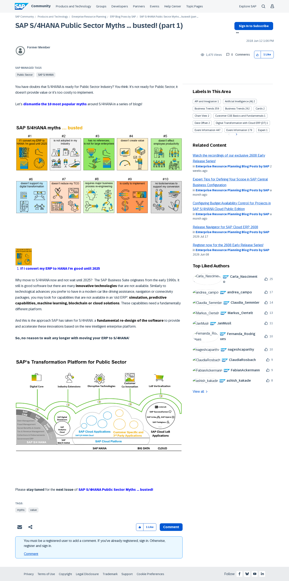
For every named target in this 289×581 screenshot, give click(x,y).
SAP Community (24, 16)
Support (127, 574)
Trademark (110, 574)
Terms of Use (46, 574)
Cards (259, 108)
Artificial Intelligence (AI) (239, 101)
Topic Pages (194, 6)
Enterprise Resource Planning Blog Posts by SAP (232, 166)
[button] (257, 54)
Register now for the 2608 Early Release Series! (228, 245)
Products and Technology (73, 6)
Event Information (205, 130)
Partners (139, 6)
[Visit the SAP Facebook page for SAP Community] (239, 574)
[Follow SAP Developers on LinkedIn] (262, 574)
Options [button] (236, 33)
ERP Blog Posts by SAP (123, 16)
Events (154, 6)
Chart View (201, 115)
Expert (262, 130)
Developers (119, 6)
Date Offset (201, 123)
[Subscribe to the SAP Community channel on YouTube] (254, 574)
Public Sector (25, 74)
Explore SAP (247, 6)
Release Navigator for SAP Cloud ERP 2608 (225, 227)
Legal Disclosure (87, 574)
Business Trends (204, 108)
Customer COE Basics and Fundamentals (239, 115)
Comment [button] (171, 527)
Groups (101, 6)
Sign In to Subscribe (254, 26)
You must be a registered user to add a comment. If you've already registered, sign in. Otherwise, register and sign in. (94, 543)
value (33, 510)
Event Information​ (236, 130)
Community (41, 6)
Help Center (172, 6)
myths (20, 510)
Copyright (65, 574)
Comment (31, 554)
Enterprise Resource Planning (89, 16)
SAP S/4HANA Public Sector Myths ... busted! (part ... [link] (169, 16)
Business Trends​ (235, 108)
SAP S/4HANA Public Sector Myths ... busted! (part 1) (99, 25)
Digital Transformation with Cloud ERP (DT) (241, 123)
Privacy (29, 574)
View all (198, 391)
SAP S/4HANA (46, 74)
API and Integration (206, 101)
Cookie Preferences (150, 574)
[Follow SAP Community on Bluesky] (247, 574)
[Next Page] (236, 134)
